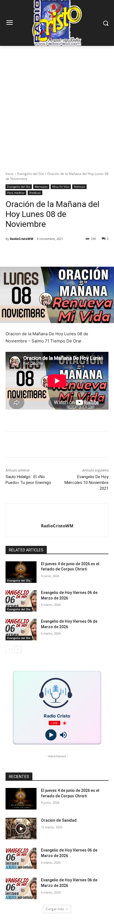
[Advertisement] (57, 106)
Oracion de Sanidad (59, 820)
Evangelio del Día (30, 173)
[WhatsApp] (66, 252)
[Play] (51, 735)
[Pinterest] (53, 252)
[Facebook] (28, 252)
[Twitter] (41, 252)
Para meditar (16, 193)
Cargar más (55, 909)
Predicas (35, 193)
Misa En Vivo (60, 186)
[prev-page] (9, 649)
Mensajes (41, 186)
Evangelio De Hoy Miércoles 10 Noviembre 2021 (86, 482)
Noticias (79, 186)
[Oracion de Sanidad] (21, 828)
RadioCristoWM (21, 239)
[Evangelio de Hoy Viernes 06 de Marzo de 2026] (21, 601)
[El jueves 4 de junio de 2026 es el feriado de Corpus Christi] (21, 572)
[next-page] (17, 649)
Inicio (10, 173)
